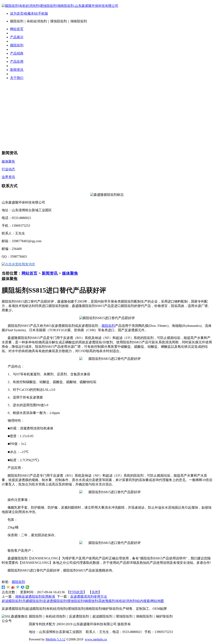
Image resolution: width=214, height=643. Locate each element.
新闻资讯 (50, 273)
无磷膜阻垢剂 (32, 601)
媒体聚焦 (70, 273)
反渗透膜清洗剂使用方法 (88, 596)
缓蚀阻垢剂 (75, 601)
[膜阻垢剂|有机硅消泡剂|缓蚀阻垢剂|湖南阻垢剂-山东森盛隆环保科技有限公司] (60, 6)
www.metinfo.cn (96, 639)
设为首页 (16, 13)
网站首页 (29, 273)
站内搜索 (143, 601)
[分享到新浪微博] (13, 587)
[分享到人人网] (22, 587)
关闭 (95, 592)
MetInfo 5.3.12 (55, 639)
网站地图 (157, 601)
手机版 (43, 13)
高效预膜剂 (106, 601)
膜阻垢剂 (108, 325)
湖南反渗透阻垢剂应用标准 (35, 596)
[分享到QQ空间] (8, 587)
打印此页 (76, 592)
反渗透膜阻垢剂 (54, 601)
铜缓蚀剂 (91, 601)
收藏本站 (30, 13)
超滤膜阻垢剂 (12, 601)
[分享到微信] (27, 587)
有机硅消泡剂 (126, 601)
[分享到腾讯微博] (18, 587)
